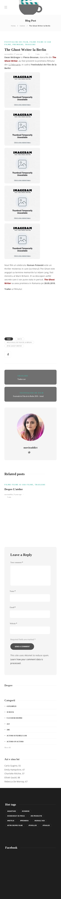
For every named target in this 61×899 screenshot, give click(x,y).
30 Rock (10, 712)
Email (13, 607)
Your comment (16, 562)
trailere (22, 26)
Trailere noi (21, 379)
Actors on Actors (15, 741)
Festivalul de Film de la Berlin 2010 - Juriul (28, 396)
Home (13, 26)
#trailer (46, 825)
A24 (8, 724)
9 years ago (18, 494)
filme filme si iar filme (18, 485)
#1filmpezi (11, 706)
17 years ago (18, 54)
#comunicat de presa (16, 816)
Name (13, 591)
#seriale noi (39, 821)
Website (13, 624)
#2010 (19, 339)
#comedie (25, 811)
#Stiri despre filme (15, 825)
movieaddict (8, 54)
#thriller (33, 825)
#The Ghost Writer (14, 346)
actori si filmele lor (17, 736)
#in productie (36, 816)
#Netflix (10, 821)
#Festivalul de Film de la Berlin (19, 342)
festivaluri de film (16, 42)
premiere (18, 44)
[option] (30, 489)
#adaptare (11, 811)
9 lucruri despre (14, 718)
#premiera (24, 821)
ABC (8, 730)
